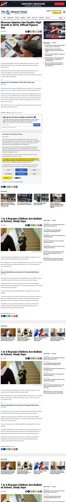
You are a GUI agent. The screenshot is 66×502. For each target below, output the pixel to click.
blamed (28, 264)
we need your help (16, 156)
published (7, 90)
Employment (13, 112)
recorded (13, 105)
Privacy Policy (13, 127)
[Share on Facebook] (26, 31)
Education (12, 313)
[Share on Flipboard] (38, 31)
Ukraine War (10, 17)
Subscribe (36, 124)
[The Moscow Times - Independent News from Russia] (14, 12)
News (4, 17)
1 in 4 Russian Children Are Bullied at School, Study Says (21, 220)
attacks (36, 262)
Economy (19, 112)
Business (23, 17)
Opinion (28, 17)
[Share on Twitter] (29, 31)
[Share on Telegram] (31, 31)
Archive (48, 17)
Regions (17, 17)
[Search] (64, 18)
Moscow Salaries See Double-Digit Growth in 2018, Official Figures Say (21, 25)
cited (20, 285)
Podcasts (41, 17)
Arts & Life (35, 17)
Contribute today (57, 12)
